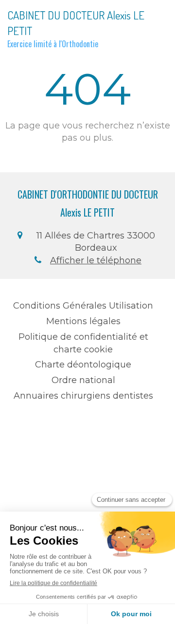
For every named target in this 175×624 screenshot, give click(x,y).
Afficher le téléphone (95, 260)
